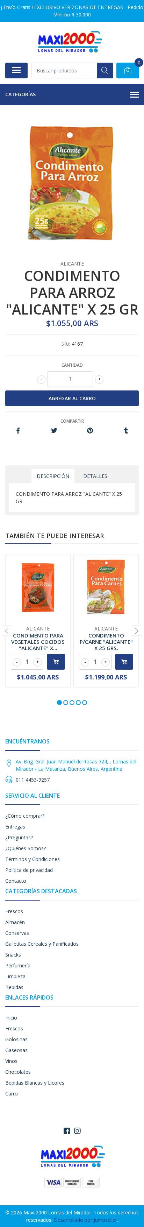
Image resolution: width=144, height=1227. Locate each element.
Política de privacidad (29, 870)
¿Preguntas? (19, 837)
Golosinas (16, 1039)
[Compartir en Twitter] (54, 431)
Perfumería (17, 965)
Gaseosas (16, 1050)
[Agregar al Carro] (56, 662)
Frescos (14, 911)
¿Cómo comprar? (24, 815)
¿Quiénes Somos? (25, 848)
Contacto (15, 880)
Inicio (11, 1017)
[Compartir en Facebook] (18, 431)
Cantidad (72, 365)
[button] (59, 702)
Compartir (72, 421)
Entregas (15, 826)
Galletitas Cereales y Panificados (42, 943)
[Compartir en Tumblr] (126, 431)
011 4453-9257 (33, 779)
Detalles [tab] (95, 476)
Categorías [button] (20, 94)
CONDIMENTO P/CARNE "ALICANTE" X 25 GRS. (106, 641)
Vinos (11, 1061)
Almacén (15, 922)
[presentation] (7, 630)
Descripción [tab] (53, 476)
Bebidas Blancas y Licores (34, 1082)
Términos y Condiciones (32, 859)
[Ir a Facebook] (67, 1131)
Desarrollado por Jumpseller (85, 1220)
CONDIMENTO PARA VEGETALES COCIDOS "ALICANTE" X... (38, 641)
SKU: (66, 344)
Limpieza (15, 976)
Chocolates (18, 1072)
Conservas (17, 933)
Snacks (13, 954)
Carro (11, 1093)
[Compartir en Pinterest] (90, 431)
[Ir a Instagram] (77, 1131)
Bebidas (14, 987)
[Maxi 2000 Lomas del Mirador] (69, 42)
